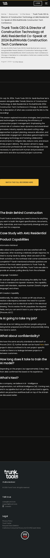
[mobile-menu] (46, 3)
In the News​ (18, 62)
